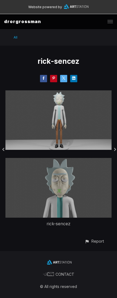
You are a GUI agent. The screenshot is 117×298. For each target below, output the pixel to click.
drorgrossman (22, 21)
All (15, 37)
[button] (94, 241)
